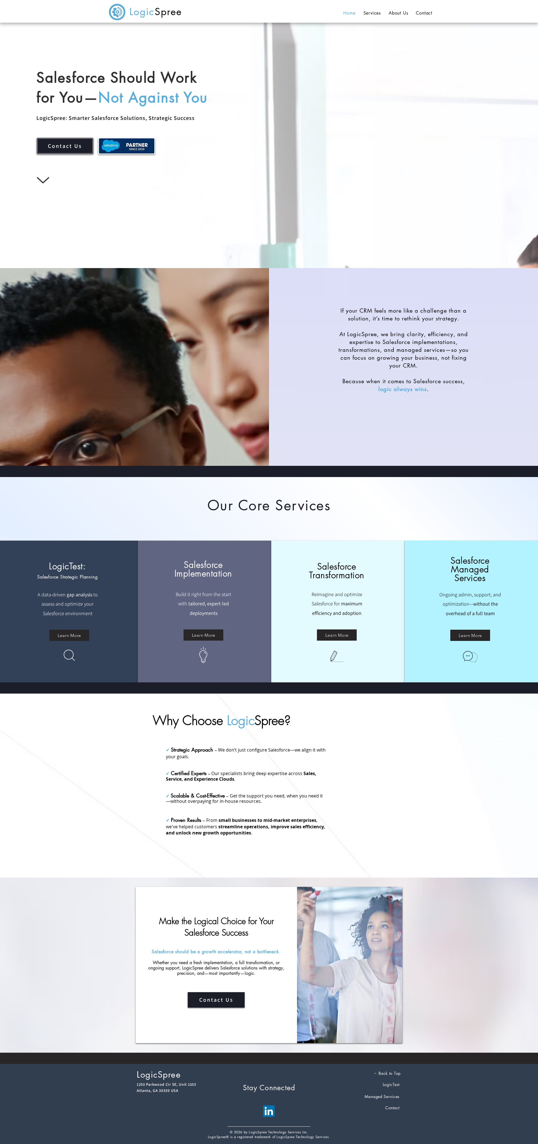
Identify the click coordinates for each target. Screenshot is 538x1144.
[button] (372, 13)
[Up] (43, 180)
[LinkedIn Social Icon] (269, 1111)
